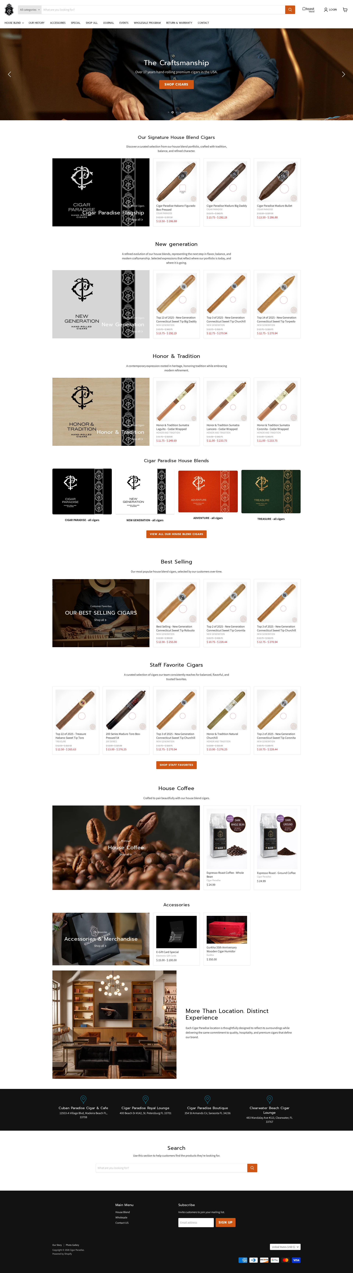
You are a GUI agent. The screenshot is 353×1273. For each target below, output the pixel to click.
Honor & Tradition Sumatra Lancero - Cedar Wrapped (223, 427)
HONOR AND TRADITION (168, 432)
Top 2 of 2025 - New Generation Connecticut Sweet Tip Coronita (226, 628)
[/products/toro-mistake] (76, 710)
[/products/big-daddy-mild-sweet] (176, 293)
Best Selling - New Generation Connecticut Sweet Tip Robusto (175, 628)
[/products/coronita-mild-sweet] (227, 602)
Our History (36, 23)
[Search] (290, 10)
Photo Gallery (72, 1245)
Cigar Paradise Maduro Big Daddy (227, 206)
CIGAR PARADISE (164, 213)
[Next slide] (343, 74)
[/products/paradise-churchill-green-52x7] (227, 710)
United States (283, 1247)
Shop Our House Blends (176, 84)
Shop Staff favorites (176, 765)
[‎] (309, 9)
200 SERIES (111, 741)
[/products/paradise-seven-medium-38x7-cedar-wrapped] (176, 401)
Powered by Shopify (62, 1253)
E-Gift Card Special (167, 952)
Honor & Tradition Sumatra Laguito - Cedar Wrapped (172, 427)
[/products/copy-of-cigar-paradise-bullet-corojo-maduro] (277, 181)
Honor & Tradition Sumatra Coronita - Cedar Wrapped (273, 427)
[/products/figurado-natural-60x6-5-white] (176, 181)
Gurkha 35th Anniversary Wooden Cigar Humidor (222, 949)
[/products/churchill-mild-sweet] (227, 293)
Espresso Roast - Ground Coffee (276, 873)
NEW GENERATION (165, 325)
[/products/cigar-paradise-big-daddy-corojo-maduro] (227, 181)
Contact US (122, 1222)
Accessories (57, 23)
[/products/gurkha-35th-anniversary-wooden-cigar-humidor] (227, 930)
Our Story (57, 1245)
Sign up (226, 1222)
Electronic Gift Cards (166, 955)
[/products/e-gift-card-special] (176, 932)
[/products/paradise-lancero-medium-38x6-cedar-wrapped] (227, 401)
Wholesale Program (147, 23)
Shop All (92, 23)
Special (75, 23)
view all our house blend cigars (176, 534)
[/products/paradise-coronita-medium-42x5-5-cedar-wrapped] (277, 401)
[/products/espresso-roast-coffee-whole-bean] (227, 839)
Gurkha (210, 954)
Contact (203, 23)
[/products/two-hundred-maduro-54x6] (126, 710)
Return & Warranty (179, 23)
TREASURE (61, 741)
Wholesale (121, 1217)
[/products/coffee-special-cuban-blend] (277, 839)
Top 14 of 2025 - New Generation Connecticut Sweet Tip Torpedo (276, 319)
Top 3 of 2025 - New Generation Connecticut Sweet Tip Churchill (226, 319)
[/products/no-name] (176, 602)
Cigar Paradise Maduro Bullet (274, 206)
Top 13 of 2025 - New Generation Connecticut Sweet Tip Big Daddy (176, 319)
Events (124, 23)
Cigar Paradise (214, 880)
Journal (108, 23)
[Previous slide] (10, 74)
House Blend (13, 23)
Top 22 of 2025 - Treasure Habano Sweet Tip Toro (71, 736)
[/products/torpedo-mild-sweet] (277, 293)
